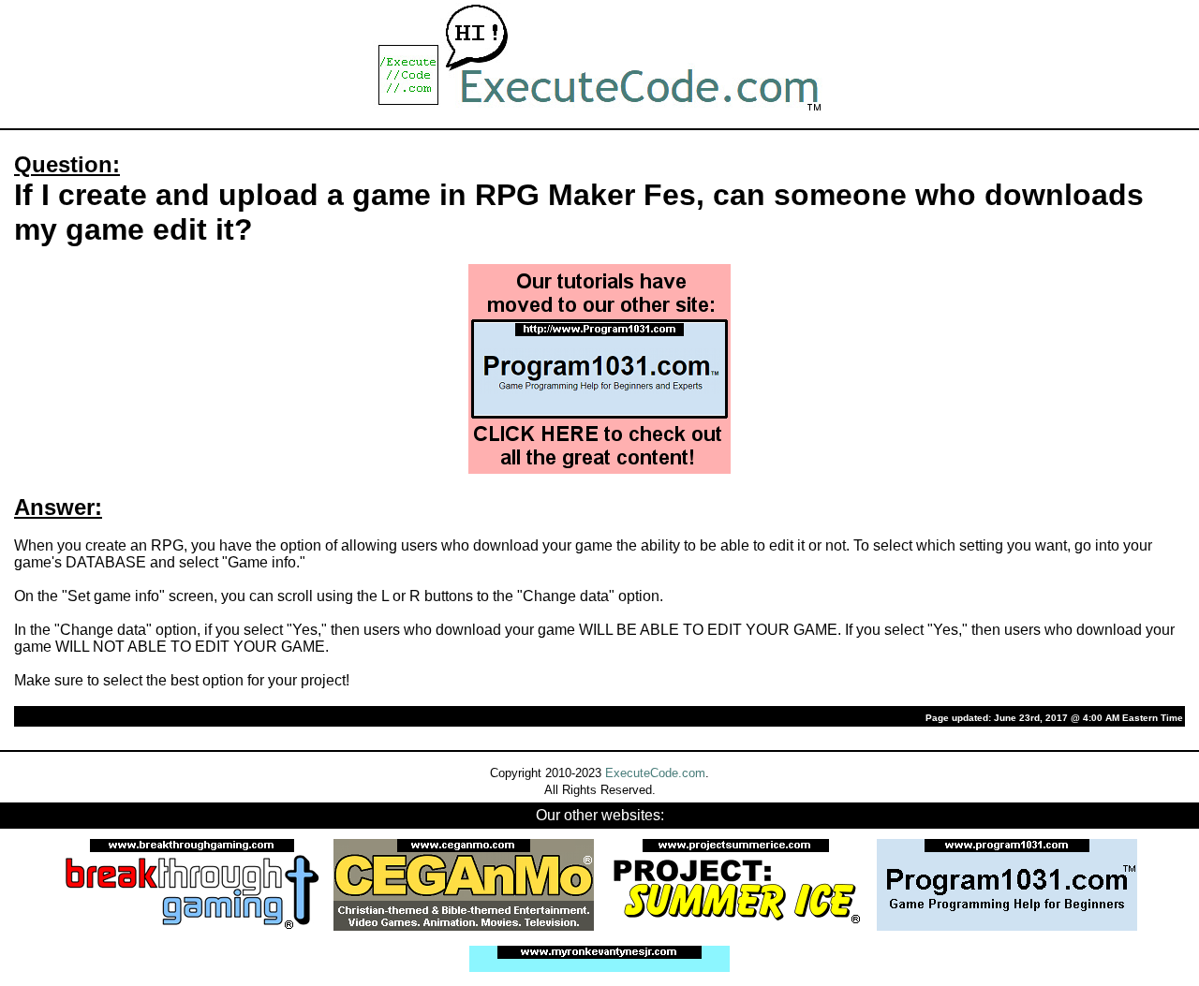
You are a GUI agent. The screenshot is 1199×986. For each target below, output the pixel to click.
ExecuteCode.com (655, 773)
